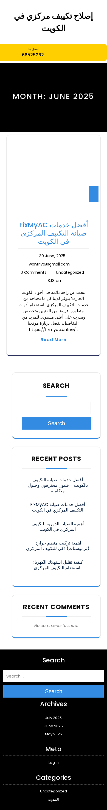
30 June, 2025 (52, 256)
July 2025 (53, 717)
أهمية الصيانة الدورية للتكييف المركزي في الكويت (58, 526)
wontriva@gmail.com (49, 264)
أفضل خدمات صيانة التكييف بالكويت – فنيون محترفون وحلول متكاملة (58, 485)
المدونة (53, 799)
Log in (54, 762)
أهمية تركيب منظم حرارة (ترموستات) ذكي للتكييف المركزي (57, 546)
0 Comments (33, 272)
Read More (53, 339)
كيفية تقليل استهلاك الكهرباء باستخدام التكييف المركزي (57, 565)
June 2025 (53, 726)
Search (56, 385)
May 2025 (53, 734)
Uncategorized (70, 272)
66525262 (33, 55)
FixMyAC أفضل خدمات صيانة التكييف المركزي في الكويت (53, 233)
